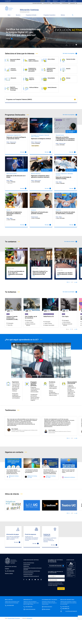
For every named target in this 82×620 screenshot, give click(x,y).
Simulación (33, 210)
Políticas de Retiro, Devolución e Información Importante (32, 569)
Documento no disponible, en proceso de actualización (55, 561)
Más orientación (47, 609)
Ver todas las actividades (70, 291)
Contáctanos (72, 3)
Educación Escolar (60, 135)
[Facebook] (23, 579)
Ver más (23, 152)
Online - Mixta (9, 180)
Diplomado (9, 120)
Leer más (9, 38)
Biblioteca (55, 1)
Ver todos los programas (70, 53)
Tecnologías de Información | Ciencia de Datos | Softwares (40, 136)
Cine (8, 314)
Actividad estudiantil (48, 314)
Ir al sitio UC (7, 1)
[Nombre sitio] (14, 505)
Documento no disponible (56, 565)
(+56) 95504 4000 (10, 605)
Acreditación (70, 559)
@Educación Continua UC (14, 476)
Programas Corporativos (49, 15)
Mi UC (69, 1)
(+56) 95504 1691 (65, 606)
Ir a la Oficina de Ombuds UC (71, 611)
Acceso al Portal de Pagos (28, 562)
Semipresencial (34, 216)
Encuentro (58, 249)
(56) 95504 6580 (10, 571)
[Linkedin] (29, 579)
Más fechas (10, 183)
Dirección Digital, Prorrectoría (14, 618)
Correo (75, 1)
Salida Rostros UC (48, 316)
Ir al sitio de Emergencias (30, 609)
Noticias (63, 15)
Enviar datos (61, 588)
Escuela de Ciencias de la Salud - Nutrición (17, 249)
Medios (49, 1)
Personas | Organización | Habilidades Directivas (64, 174)
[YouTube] (35, 579)
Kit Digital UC (29, 618)
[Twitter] (26, 579)
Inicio (9, 15)
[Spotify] (38, 579)
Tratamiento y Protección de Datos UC (31, 576)
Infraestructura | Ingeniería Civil (13, 135)
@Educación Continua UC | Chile (32, 476)
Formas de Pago (26, 564)
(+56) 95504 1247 (65, 608)
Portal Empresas (47, 3)
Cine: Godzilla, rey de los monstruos (31, 317)
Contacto (7, 568)
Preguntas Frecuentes (27, 574)
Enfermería (58, 210)
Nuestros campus (9, 573)
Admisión (42, 1)
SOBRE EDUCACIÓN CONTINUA (31, 559)
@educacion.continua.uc (69, 477)
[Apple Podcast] (41, 579)
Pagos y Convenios (56, 3)
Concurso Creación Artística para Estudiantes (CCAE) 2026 (12, 318)
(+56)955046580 (65, 3)
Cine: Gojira (65, 316)
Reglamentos (26, 566)
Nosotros (18, 15)
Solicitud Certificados (37, 3)
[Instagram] (32, 579)
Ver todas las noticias (70, 241)
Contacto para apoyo (48, 606)
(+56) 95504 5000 (28, 606)
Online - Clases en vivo (11, 142)
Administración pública (11, 173)
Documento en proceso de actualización (55, 572)
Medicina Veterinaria (35, 173)
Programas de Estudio (32, 15)
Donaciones (62, 1)
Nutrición (8, 210)
